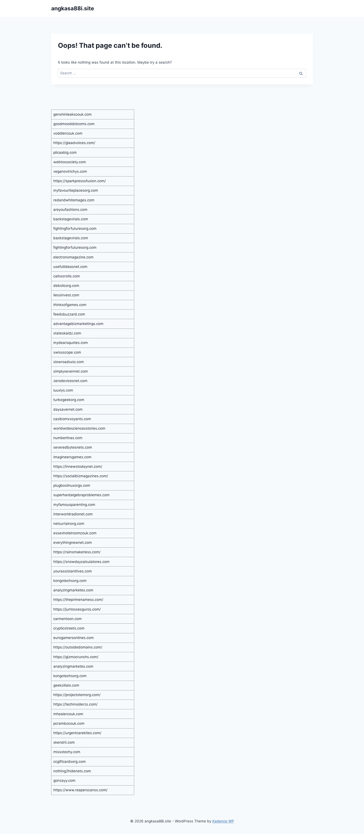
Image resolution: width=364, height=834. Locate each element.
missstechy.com (66, 752)
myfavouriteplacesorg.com (75, 190)
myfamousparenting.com (74, 505)
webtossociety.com (69, 162)
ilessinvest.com (66, 295)
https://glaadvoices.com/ (74, 143)
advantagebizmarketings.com (78, 324)
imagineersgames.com (72, 457)
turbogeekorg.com (68, 400)
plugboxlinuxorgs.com (71, 485)
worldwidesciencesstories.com (79, 428)
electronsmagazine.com (73, 257)
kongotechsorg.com (70, 581)
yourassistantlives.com (72, 571)
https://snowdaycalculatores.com (81, 562)
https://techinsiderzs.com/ (75, 704)
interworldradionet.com (73, 514)
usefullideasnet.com (70, 267)
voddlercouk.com (67, 133)
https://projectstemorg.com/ (76, 695)
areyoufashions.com (70, 209)
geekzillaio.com (66, 685)
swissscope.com (67, 352)
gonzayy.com (64, 780)
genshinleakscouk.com (72, 114)
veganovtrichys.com (70, 171)
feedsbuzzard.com (69, 314)
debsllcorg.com (66, 285)
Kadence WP (223, 821)
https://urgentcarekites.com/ (77, 733)
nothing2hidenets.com (72, 771)
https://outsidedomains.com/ (77, 647)
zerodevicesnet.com (70, 381)
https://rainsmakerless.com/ (76, 552)
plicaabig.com (65, 152)
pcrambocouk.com (68, 723)
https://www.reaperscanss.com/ (80, 790)
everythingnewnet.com (72, 542)
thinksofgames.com (69, 305)
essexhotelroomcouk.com (74, 533)
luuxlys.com (63, 390)
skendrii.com (64, 742)
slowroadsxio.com (68, 362)
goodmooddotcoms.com (74, 124)
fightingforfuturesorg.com (74, 228)
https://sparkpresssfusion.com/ (79, 181)
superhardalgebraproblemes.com (81, 495)
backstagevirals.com (70, 219)
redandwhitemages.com (73, 200)
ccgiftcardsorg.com (69, 761)
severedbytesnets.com (72, 447)
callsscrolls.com (66, 276)
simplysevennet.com (70, 371)
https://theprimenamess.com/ (78, 599)
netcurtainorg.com (68, 523)
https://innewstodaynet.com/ (77, 466)
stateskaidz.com (67, 333)
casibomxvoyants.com (72, 419)
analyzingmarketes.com (73, 590)
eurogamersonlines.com (73, 638)
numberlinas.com (67, 438)
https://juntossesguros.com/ (77, 609)
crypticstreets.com (68, 628)
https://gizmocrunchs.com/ (75, 657)
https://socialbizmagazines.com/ (80, 476)
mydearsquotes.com (70, 343)
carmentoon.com (67, 619)
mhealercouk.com (68, 714)
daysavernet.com (68, 409)
